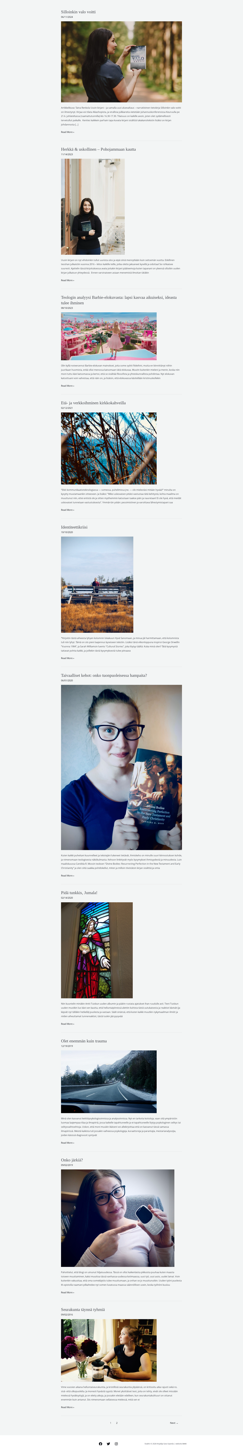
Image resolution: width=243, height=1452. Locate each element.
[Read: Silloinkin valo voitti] (121, 61)
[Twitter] (108, 1444)
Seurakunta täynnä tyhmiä (83, 1309)
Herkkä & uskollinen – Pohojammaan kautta (98, 149)
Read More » (67, 132)
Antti (184, 1443)
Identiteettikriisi (74, 527)
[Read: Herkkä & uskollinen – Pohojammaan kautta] (93, 206)
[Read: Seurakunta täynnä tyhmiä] (109, 1350)
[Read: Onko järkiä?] (117, 1217)
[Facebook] (100, 1444)
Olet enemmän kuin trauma (84, 1041)
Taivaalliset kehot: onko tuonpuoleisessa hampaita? (104, 675)
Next (174, 1422)
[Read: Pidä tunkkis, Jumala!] (97, 950)
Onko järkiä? (72, 1160)
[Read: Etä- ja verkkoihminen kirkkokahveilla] (109, 448)
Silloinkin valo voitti (78, 11)
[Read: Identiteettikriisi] (97, 584)
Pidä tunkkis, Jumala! (79, 892)
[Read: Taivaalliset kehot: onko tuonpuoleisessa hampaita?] (121, 767)
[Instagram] (116, 1444)
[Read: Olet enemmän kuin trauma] (109, 1081)
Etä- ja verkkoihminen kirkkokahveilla (93, 402)
